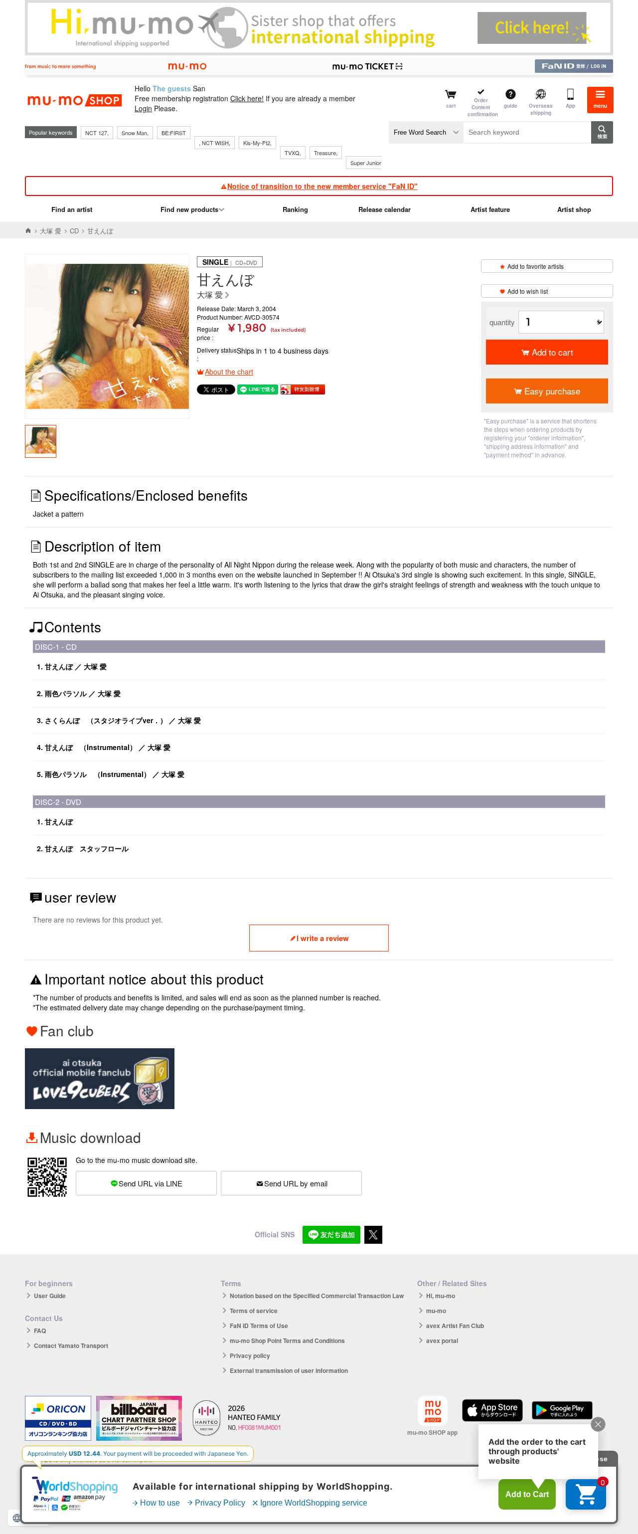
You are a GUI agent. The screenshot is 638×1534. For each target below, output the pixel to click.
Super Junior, (366, 163)
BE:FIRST (173, 133)
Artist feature (490, 209)
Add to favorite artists (535, 266)
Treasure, (325, 153)
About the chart (229, 372)
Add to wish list (527, 291)
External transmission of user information (289, 1370)
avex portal (442, 1340)
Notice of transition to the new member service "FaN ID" (322, 186)
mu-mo (436, 1310)
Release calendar (384, 209)
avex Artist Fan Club (455, 1325)
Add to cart (552, 352)
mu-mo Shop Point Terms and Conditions (287, 1340)
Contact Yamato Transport (71, 1345)
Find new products (189, 209)
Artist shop (574, 209)
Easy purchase (552, 390)
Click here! (247, 98)
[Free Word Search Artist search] (426, 132)
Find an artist (71, 209)
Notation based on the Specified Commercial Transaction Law (317, 1295)
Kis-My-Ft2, (257, 143)
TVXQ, (293, 153)
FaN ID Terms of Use (259, 1325)
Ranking (295, 209)
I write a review (323, 938)
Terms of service (254, 1310)
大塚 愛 (50, 230)
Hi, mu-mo (440, 1295)
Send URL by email (295, 1183)
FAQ (40, 1330)
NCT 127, (97, 133)
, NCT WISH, (214, 143)
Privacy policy (250, 1355)
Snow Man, (135, 133)
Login (143, 108)
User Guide (50, 1295)
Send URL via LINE (150, 1183)
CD (74, 230)
